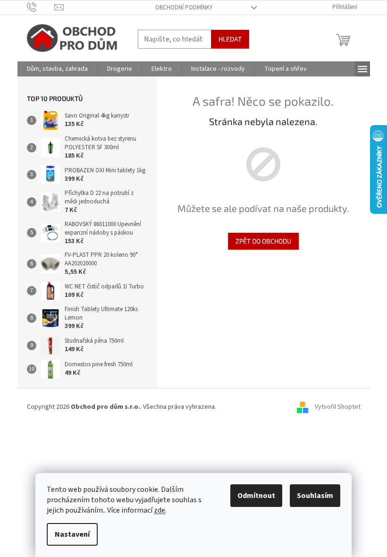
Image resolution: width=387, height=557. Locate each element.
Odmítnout (256, 495)
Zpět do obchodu (263, 241)
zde (159, 510)
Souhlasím (315, 495)
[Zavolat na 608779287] (41, 7)
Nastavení (72, 534)
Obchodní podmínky (184, 7)
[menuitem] (57, 68)
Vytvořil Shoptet (338, 407)
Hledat (230, 39)
